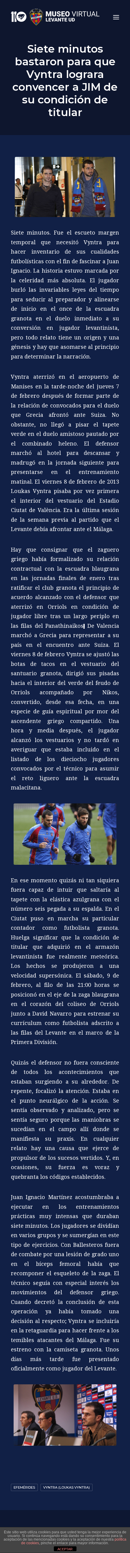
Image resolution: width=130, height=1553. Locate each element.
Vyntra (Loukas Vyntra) (66, 1487)
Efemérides (24, 1487)
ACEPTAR (65, 1549)
